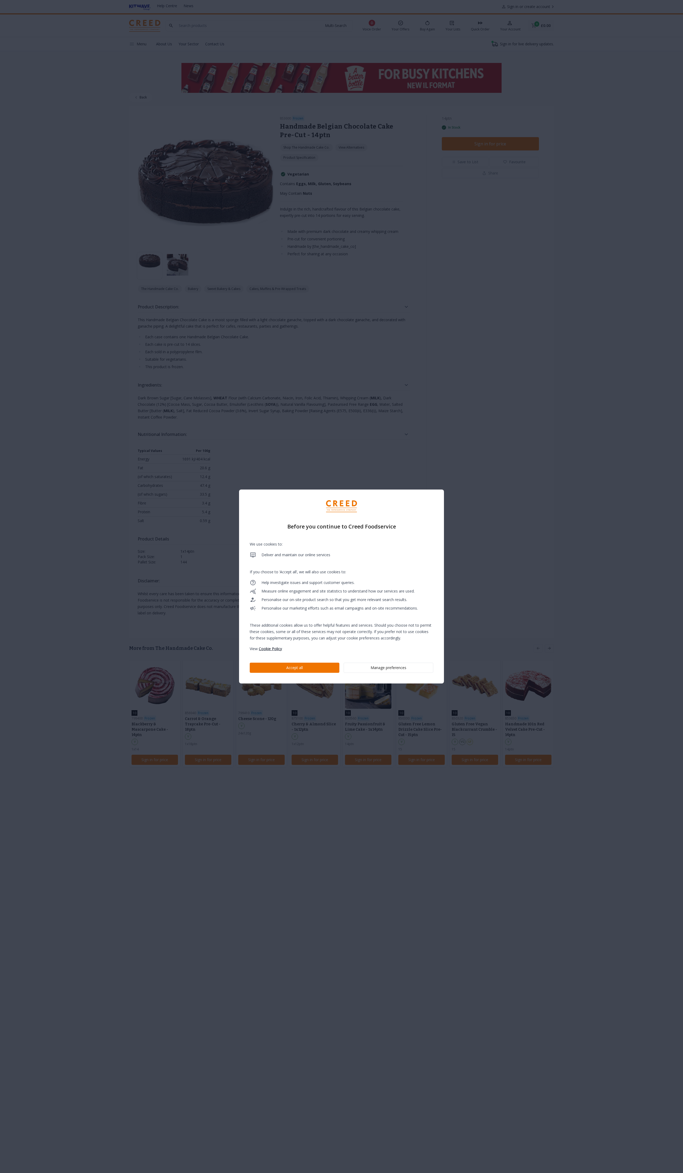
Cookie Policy (270, 648)
